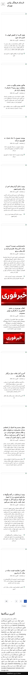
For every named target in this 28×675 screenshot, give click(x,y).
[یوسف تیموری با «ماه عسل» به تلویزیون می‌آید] (14, 125)
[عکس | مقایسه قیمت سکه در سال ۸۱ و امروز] (14, 558)
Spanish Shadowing (18, 625)
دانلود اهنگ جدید (19, 621)
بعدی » (24, 606)
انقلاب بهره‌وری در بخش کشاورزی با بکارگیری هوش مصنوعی (16, 310)
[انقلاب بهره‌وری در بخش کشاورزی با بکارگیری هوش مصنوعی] (14, 295)
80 (6, 601)
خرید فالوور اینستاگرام (7, 621)
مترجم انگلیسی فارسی (8, 652)
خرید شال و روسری (19, 623)
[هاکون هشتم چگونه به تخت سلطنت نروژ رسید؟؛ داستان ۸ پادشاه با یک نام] (14, 73)
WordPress (10, 673)
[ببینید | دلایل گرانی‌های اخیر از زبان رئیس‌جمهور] (14, 174)
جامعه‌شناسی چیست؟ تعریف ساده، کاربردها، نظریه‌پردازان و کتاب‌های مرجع (14, 248)
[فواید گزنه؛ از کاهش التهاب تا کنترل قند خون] (14, 22)
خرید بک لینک (8, 625)
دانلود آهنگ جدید (18, 648)
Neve (19, 673)
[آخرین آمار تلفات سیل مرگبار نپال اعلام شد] (14, 361)
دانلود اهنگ (8, 641)
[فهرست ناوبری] (3, 4)
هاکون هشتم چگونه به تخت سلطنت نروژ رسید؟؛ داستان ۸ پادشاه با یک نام (15, 87)
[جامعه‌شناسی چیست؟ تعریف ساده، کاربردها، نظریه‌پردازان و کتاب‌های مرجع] (14, 233)
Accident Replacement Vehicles (11, 668)
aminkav (22, 40)
